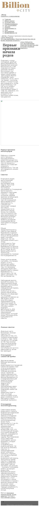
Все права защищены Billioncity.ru (19, 505)
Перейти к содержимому (10, 16)
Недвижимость (10, 28)
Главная (8, 19)
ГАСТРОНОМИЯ (10, 25)
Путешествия (10, 22)
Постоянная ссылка (8, 497)
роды (14, 494)
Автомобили (9, 31)
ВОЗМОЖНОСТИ (11, 33)
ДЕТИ (4, 36)
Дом (6, 30)
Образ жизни (9, 21)
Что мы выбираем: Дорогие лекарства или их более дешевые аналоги (18, 40)
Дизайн (7, 27)
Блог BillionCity (7, 37)
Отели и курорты (11, 24)
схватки (4, 496)
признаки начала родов (7, 493)
